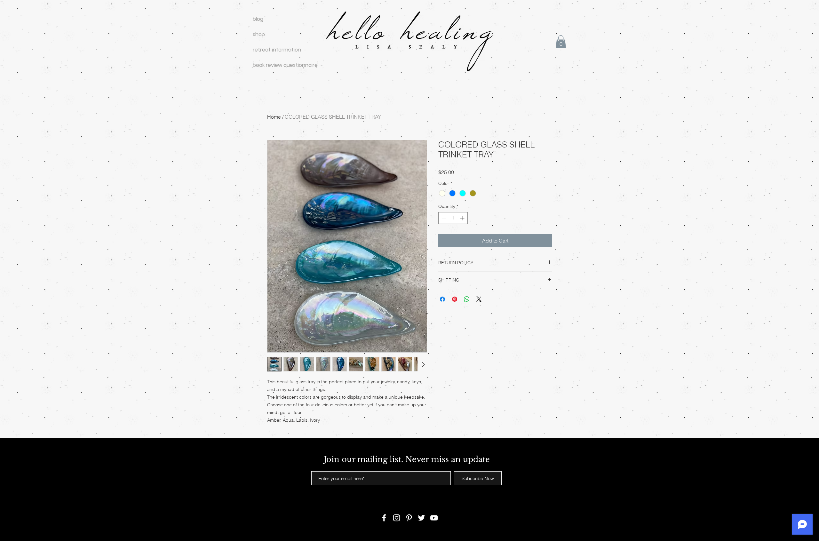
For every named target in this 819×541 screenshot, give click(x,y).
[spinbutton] (453, 218)
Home (274, 117)
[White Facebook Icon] (384, 517)
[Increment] (463, 218)
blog (258, 19)
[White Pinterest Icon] (409, 517)
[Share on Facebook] (442, 299)
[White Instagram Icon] (396, 517)
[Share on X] (479, 299)
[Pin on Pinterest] (454, 299)
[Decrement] (443, 218)
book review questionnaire (275, 65)
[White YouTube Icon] (434, 517)
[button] (560, 41)
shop (259, 34)
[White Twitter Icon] (421, 517)
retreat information (275, 49)
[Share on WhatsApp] (467, 299)
